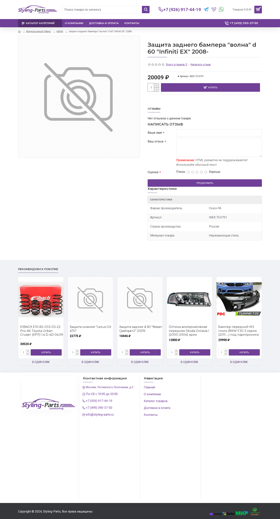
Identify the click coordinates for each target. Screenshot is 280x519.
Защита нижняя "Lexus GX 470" (90, 329)
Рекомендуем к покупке (38, 269)
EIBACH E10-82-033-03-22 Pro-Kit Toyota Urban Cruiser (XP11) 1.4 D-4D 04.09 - (41, 332)
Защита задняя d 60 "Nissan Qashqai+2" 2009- (140, 329)
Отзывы (154, 108)
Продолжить (204, 183)
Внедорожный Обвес (38, 31)
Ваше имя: (155, 132)
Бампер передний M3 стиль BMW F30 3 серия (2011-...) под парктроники (238, 331)
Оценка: (153, 172)
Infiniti (60, 31)
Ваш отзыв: (156, 141)
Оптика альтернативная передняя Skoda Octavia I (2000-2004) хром (189, 331)
